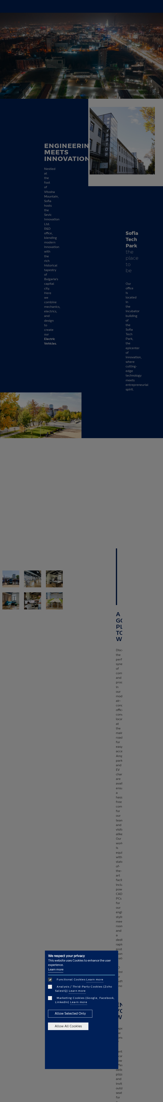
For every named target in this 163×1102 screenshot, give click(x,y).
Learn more (55, 969)
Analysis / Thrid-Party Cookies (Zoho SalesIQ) (83, 989)
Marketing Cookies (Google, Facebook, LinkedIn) (85, 1000)
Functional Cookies (79, 979)
